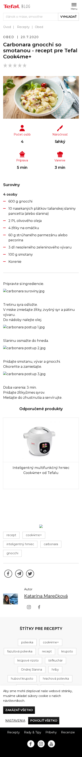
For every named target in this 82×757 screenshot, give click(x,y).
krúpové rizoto (28, 660)
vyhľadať (68, 17)
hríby (55, 669)
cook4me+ (34, 535)
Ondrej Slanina (31, 669)
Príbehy (51, 732)
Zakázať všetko (19, 710)
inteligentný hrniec (20, 544)
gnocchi (12, 553)
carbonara (51, 544)
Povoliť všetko (43, 720)
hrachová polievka (56, 678)
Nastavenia (15, 720)
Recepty (23, 27)
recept (11, 535)
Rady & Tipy (32, 732)
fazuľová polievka (19, 651)
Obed (39, 27)
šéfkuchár (55, 660)
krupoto (67, 651)
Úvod (7, 27)
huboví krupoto (22, 678)
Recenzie (68, 732)
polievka (27, 642)
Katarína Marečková (46, 596)
